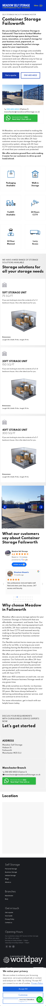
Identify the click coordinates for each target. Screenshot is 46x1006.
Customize (23, 995)
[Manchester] (23, 507)
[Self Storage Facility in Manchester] (12, 95)
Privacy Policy (37, 983)
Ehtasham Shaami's (21, 572)
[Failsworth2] (33, 95)
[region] (23, 987)
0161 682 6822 (12, 109)
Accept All (23, 989)
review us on (17, 564)
